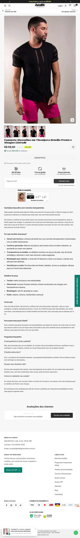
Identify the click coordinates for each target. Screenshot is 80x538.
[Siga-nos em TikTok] (21, 505)
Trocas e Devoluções (63, 474)
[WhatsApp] (76, 533)
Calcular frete (64, 181)
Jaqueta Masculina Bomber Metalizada (21, 530)
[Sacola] (75, 6)
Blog (56, 490)
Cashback (59, 494)
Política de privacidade (63, 469)
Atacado (58, 486)
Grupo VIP (59, 482)
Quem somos (60, 478)
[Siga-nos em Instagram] (11, 505)
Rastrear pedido (61, 458)
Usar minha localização (67, 185)
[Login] (65, 5)
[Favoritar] (73, 147)
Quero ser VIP (11, 470)
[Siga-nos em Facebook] (6, 505)
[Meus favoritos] (70, 5)
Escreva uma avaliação (62, 415)
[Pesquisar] (9, 6)
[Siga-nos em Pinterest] (16, 505)
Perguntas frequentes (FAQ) (63, 463)
